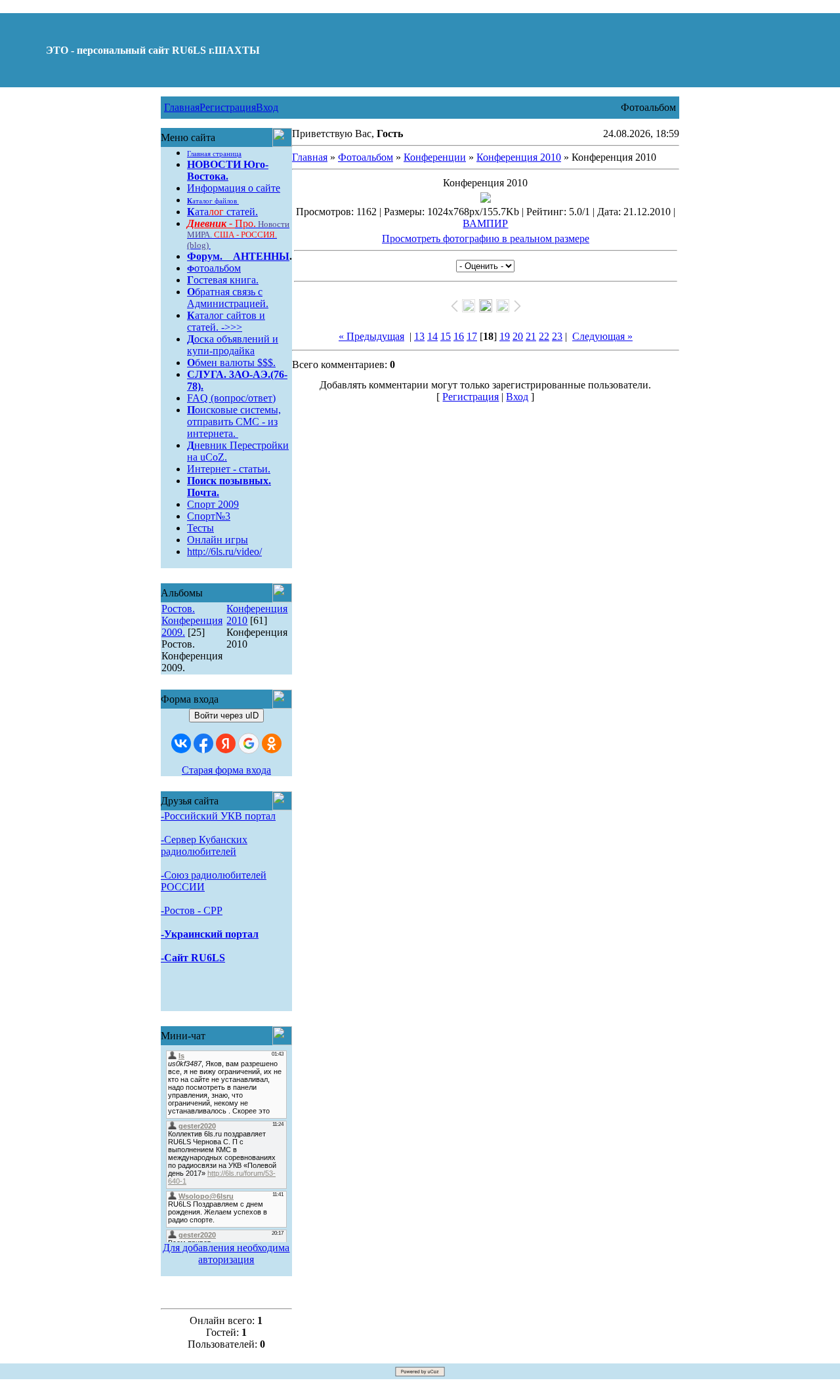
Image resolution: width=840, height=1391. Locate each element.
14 (432, 336)
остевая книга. (223, 279)
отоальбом (214, 268)
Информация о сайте (233, 188)
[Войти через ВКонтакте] (181, 743)
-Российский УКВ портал (218, 815)
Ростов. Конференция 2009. (191, 620)
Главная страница (214, 153)
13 (419, 336)
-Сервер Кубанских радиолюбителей (204, 845)
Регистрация (228, 107)
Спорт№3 (208, 516)
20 (518, 336)
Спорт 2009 (213, 504)
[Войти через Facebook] (203, 743)
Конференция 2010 (518, 157)
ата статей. (222, 211)
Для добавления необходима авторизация (226, 1253)
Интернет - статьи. (228, 468)
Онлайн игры (217, 539)
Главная (182, 107)
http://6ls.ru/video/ (224, 551)
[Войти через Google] (248, 743)
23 (557, 336)
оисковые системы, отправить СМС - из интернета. (234, 421)
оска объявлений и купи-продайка (232, 344)
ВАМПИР (485, 223)
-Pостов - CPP (191, 910)
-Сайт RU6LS (193, 957)
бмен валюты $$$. (231, 362)
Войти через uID (226, 715)
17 (472, 336)
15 (445, 336)
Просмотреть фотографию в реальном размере (485, 238)
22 (544, 336)
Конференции (435, 157)
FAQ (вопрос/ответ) (231, 398)
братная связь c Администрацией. (227, 297)
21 (531, 336)
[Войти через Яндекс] (226, 743)
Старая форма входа (226, 770)
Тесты (200, 527)
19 (504, 336)
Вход (267, 107)
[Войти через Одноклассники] (272, 743)
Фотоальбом (365, 157)
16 (458, 336)
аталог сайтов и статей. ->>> (226, 321)
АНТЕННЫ (261, 256)
